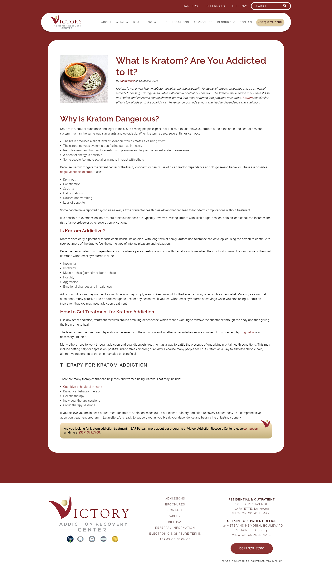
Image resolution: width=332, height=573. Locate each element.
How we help (157, 22)
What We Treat (128, 22)
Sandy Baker (127, 81)
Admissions (203, 22)
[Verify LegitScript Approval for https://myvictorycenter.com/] (70, 541)
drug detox (247, 332)
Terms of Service (175, 539)
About (106, 22)
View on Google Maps (251, 513)
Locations (180, 22)
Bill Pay (239, 6)
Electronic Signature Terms (175, 533)
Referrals (215, 6)
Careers (190, 6)
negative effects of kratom (77, 172)
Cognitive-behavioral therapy (82, 387)
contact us (250, 428)
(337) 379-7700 (270, 22)
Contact (247, 22)
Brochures (175, 504)
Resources (226, 22)
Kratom (247, 98)
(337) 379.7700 (89, 432)
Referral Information (175, 527)
